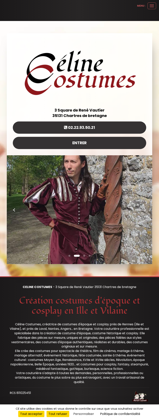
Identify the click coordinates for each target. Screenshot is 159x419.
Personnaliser (83, 414)
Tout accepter (31, 414)
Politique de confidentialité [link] (120, 414)
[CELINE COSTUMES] (79, 72)
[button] (14, 209)
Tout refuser (57, 414)
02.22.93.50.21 (81, 127)
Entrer (79, 143)
